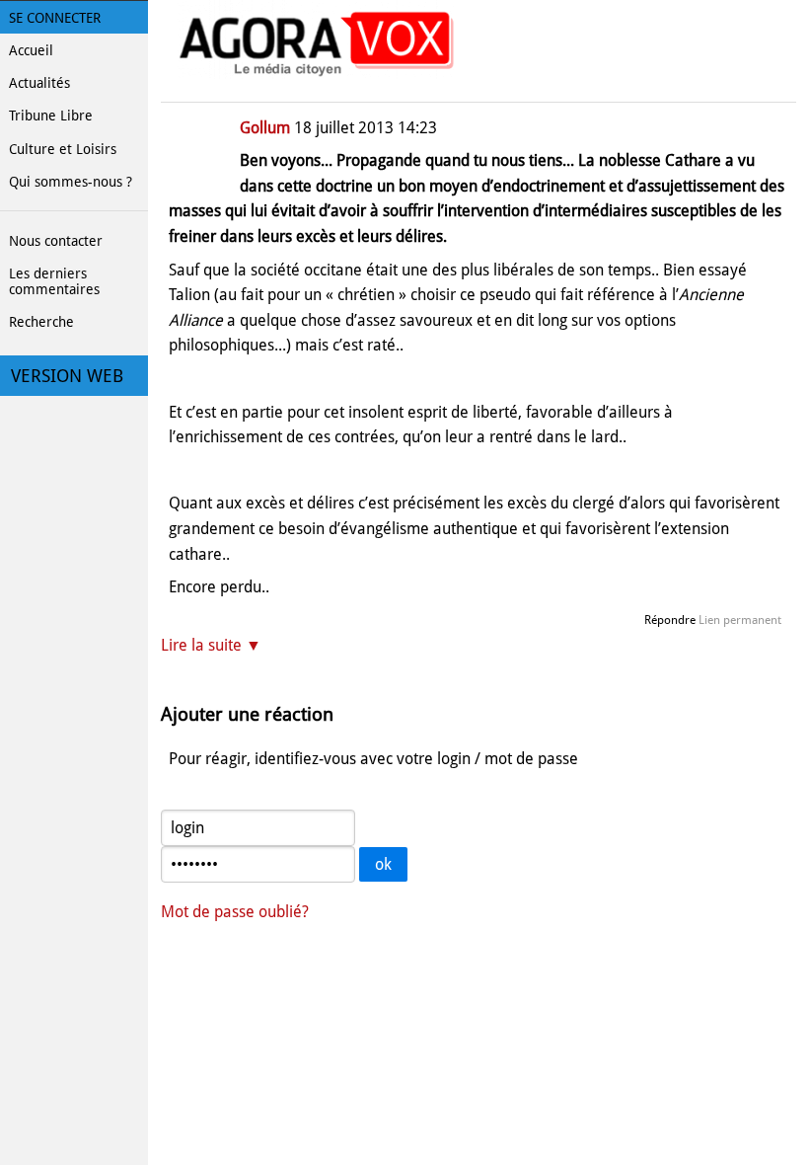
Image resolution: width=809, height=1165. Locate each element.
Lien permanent (740, 620)
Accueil (31, 50)
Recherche (41, 322)
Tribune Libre (51, 115)
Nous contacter (56, 241)
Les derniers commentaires (54, 281)
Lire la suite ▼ (211, 645)
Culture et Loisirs (62, 149)
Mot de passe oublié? (235, 911)
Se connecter (55, 18)
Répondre (670, 620)
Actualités (39, 83)
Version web (67, 376)
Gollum (265, 127)
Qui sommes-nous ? (70, 182)
